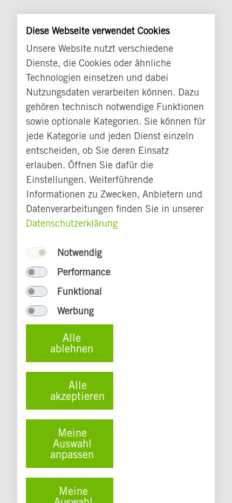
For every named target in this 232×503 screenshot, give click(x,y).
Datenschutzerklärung (72, 223)
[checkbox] (36, 252)
